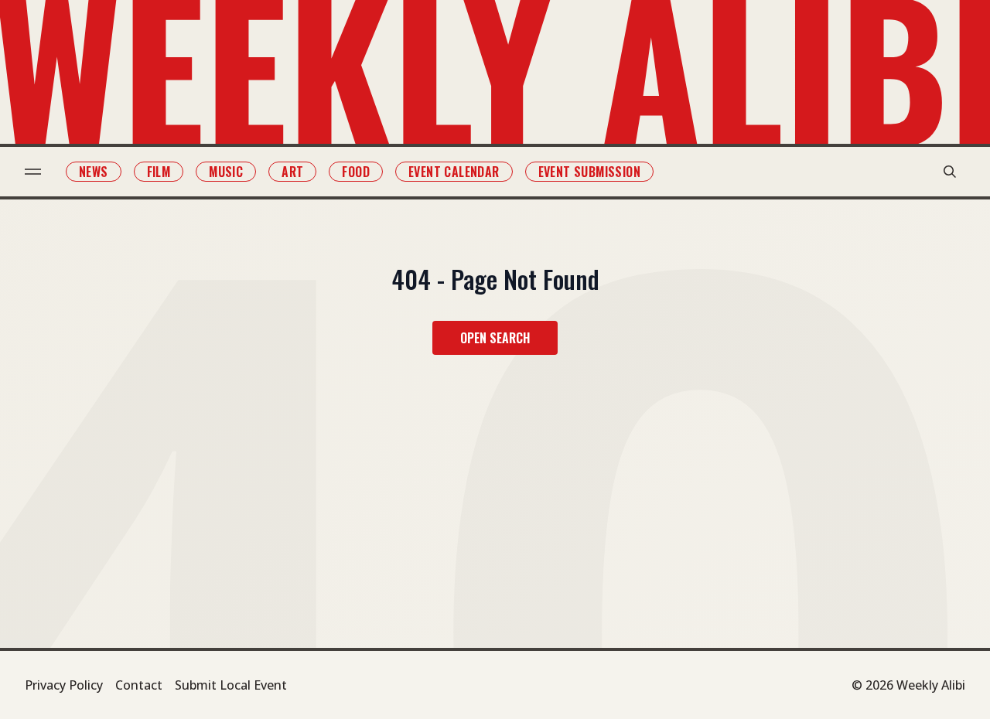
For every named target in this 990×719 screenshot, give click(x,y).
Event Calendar (454, 171)
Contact (138, 684)
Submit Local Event (231, 684)
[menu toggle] (33, 171)
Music (226, 171)
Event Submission (589, 171)
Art (292, 171)
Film (159, 171)
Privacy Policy (64, 684)
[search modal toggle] (949, 171)
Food (356, 171)
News (93, 171)
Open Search (495, 338)
